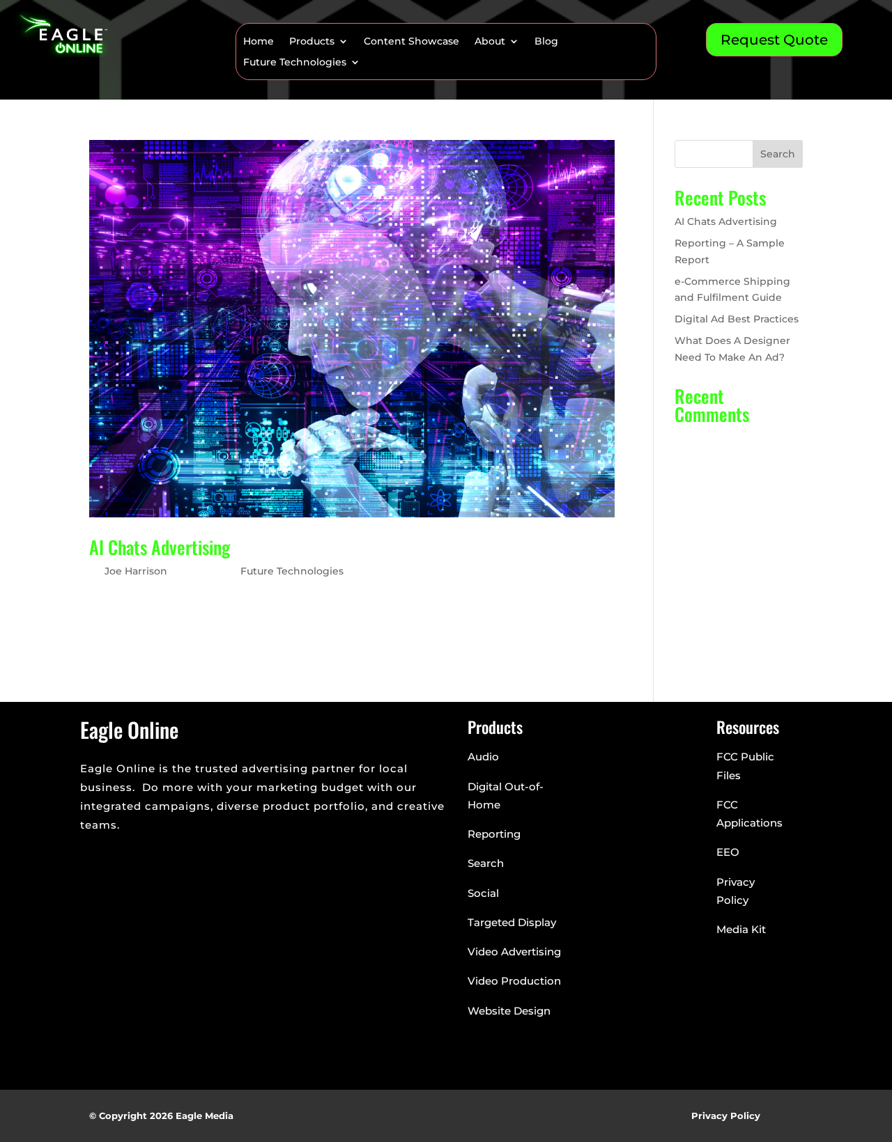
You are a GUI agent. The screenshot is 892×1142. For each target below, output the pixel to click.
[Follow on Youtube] (175, 856)
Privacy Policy (735, 891)
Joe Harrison (136, 571)
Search (777, 154)
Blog (546, 41)
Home (258, 41)
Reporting (494, 833)
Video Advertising (514, 951)
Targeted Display (512, 922)
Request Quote (774, 39)
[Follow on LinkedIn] (147, 856)
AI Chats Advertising (159, 547)
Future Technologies (294, 62)
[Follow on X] (119, 856)
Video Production (514, 980)
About (490, 41)
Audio (483, 756)
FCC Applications (749, 813)
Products (311, 41)
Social (483, 893)
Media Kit (741, 929)
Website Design (509, 1010)
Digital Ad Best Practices (737, 319)
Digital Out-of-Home (506, 795)
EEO (727, 852)
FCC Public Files (745, 765)
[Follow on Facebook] (91, 856)
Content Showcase (411, 41)
